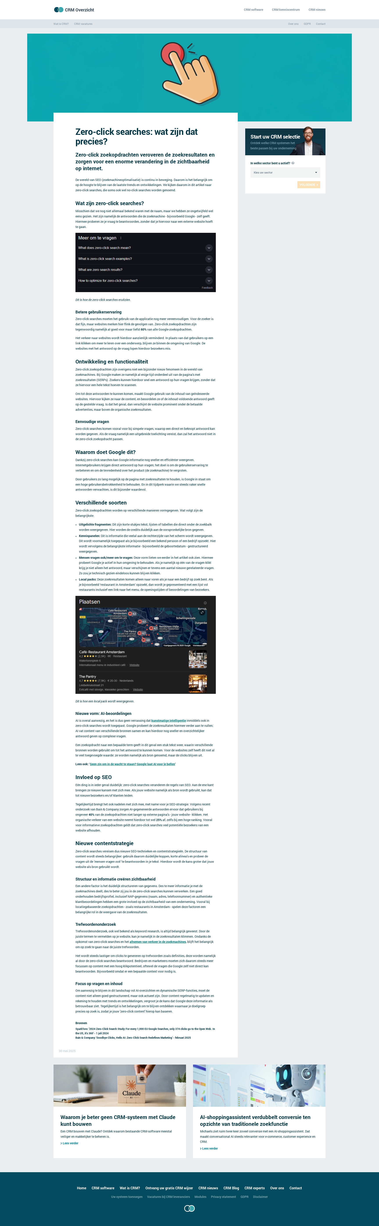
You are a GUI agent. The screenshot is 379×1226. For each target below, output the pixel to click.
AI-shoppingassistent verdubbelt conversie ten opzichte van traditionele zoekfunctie (255, 1120)
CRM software (253, 9)
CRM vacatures (83, 23)
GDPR (307, 23)
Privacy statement (223, 1197)
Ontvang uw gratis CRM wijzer (169, 1188)
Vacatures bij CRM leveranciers (168, 1197)
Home (81, 1188)
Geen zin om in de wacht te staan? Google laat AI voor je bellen (132, 764)
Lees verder (70, 1143)
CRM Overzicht (79, 10)
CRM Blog (231, 1188)
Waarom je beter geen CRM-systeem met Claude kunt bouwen (118, 1120)
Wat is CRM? (61, 23)
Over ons (293, 23)
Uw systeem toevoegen (127, 1197)
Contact (320, 23)
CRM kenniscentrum (286, 9)
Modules (200, 1197)
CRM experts (255, 1188)
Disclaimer (260, 1197)
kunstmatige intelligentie (168, 720)
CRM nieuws (317, 9)
